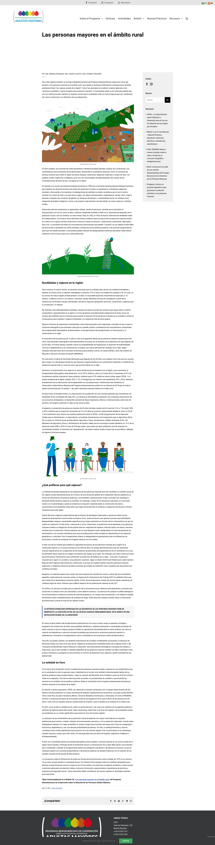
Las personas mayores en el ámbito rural (92, 779)
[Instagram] (151, 84)
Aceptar (125, 841)
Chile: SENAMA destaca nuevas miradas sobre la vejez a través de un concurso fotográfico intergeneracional (156, 155)
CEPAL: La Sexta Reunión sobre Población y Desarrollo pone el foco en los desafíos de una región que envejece (157, 120)
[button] (186, 18)
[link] (71, 819)
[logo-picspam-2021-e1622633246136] (28, 11)
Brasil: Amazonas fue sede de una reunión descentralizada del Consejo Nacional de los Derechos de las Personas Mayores (158, 173)
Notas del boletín (57, 788)
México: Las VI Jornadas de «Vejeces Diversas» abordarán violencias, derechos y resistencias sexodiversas (158, 138)
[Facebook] (147, 84)
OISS (116, 822)
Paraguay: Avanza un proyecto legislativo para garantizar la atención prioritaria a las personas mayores (157, 190)
